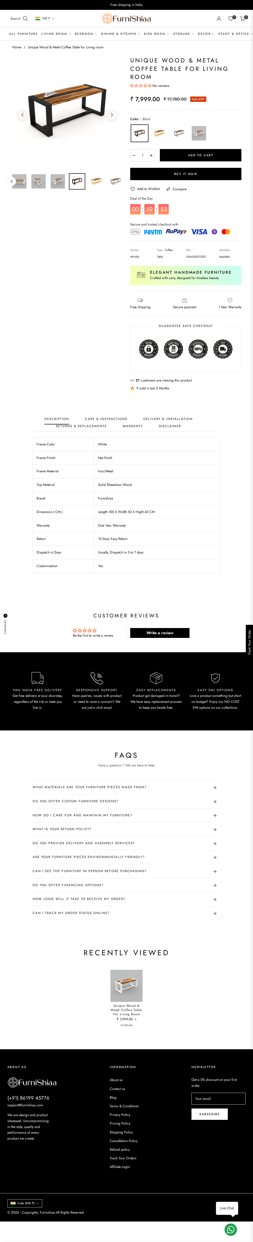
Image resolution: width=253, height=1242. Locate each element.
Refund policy (120, 1149)
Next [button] (111, 114)
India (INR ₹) (26, 1203)
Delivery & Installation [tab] (168, 419)
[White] (198, 133)
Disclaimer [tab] (170, 426)
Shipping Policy (121, 1132)
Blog (113, 1097)
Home (16, 47)
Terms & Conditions (124, 1106)
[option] (67, 111)
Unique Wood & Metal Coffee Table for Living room (126, 1010)
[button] (19, 18)
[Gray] (179, 133)
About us (116, 1079)
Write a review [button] (160, 633)
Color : (140, 118)
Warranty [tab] (133, 426)
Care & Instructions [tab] (106, 419)
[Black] (139, 133)
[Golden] (159, 133)
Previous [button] (22, 114)
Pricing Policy (120, 1123)
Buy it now (185, 174)
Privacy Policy (120, 1114)
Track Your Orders (123, 1158)
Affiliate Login (120, 1166)
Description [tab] (56, 419)
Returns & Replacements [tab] (81, 426)
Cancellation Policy (124, 1140)
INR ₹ (46, 18)
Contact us (117, 1088)
